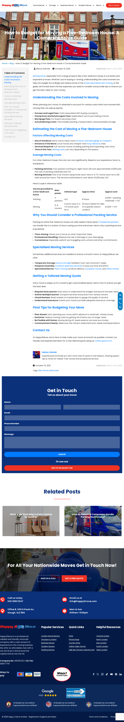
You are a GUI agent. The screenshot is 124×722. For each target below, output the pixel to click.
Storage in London (49, 639)
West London (101, 650)
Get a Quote (114, 5)
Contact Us (9, 136)
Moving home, (39, 76)
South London (102, 646)
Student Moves (85, 5)
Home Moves (38, 5)
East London (101, 643)
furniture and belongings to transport (94, 140)
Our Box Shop (74, 643)
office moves (112, 268)
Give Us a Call (48, 578)
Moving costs (58, 149)
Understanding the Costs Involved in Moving (13, 79)
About (98, 5)
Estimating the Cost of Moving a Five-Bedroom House (14, 89)
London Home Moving (50, 636)
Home (5, 63)
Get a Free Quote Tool (62, 468)
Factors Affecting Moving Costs (12, 97)
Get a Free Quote (74, 578)
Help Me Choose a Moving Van (81, 650)
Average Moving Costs (15, 102)
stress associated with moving (98, 83)
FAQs (71, 636)
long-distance (94, 143)
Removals (54, 370)
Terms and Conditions (98, 717)
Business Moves (67, 5)
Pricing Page (74, 639)
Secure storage (63, 263)
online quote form (103, 340)
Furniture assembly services (68, 265)
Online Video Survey (77, 646)
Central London (102, 636)
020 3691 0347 (15, 601)
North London (102, 639)
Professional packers (109, 222)
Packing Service (47, 650)
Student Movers (48, 646)
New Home (43, 370)
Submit (62, 454)
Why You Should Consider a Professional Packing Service (15, 109)
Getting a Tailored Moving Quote (12, 125)
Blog (12, 63)
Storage (52, 5)
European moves (93, 268)
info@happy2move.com (83, 601)
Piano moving (61, 268)
